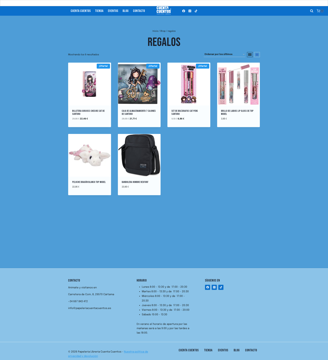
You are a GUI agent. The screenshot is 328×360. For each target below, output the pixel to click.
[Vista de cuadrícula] (250, 54)
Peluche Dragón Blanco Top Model (89, 182)
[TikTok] (196, 11)
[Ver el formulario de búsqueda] (312, 11)
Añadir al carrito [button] (139, 125)
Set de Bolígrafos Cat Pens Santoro (185, 112)
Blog (126, 11)
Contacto (139, 11)
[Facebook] (184, 11)
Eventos (113, 11)
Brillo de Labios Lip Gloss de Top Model (237, 112)
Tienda (99, 11)
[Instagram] (190, 11)
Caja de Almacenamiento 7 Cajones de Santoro (139, 112)
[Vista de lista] (257, 54)
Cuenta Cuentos (81, 11)
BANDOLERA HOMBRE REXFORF (135, 182)
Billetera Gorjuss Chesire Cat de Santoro (88, 112)
